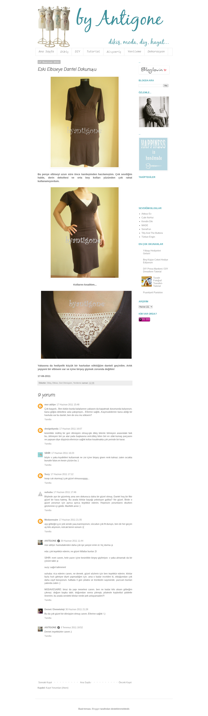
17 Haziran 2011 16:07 (70, 429)
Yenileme (134, 51)
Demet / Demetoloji (54, 609)
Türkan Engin (148, 237)
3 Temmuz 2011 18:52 (72, 627)
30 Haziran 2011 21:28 (76, 609)
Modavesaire (51, 520)
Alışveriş (114, 52)
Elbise (55, 383)
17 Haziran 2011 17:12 (62, 474)
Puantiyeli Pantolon (153, 292)
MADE (144, 225)
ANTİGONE (50, 541)
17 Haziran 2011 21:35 (70, 520)
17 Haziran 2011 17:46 (64, 492)
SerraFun (146, 229)
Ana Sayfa (46, 51)
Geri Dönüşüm (65, 383)
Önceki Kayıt (125, 682)
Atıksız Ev (146, 214)
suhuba (48, 492)
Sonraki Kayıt (45, 682)
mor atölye (50, 404)
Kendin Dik (147, 221)
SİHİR (47, 453)
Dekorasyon (156, 51)
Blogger (96, 709)
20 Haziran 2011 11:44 (72, 541)
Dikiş (64, 52)
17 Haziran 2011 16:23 (62, 453)
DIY (77, 51)
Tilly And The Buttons (152, 233)
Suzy (47, 474)
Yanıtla (47, 419)
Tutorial (93, 51)
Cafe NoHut (147, 217)
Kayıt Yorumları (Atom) (57, 688)
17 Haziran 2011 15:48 (68, 404)
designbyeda (51, 429)
